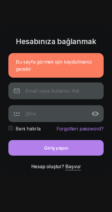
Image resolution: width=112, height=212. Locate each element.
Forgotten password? (80, 129)
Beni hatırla (28, 129)
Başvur (73, 166)
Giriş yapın (56, 148)
